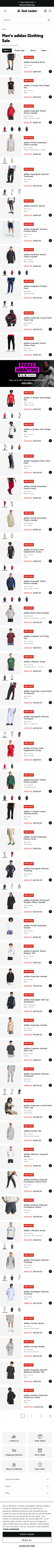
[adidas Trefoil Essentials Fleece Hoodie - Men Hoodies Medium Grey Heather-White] (12, 536)
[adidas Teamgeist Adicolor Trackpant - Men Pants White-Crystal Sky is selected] (4, 734)
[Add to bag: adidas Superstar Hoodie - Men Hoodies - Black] (50, 985)
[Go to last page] (50, 1416)
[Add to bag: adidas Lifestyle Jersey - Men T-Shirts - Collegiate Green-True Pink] (50, 670)
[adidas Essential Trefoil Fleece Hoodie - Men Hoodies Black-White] (12, 129)
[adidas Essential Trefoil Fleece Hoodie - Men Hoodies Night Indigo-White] (19, 129)
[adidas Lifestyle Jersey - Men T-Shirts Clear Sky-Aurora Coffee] (12, 677)
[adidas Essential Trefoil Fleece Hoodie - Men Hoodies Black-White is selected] (4, 272)
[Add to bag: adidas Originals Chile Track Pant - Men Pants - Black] (50, 472)
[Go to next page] (41, 1416)
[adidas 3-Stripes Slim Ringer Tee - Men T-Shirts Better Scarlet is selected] (4, 416)
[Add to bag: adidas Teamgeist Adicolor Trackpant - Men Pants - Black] (50, 185)
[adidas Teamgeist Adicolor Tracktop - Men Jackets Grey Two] (19, 886)
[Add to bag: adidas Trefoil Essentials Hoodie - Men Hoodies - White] (50, 937)
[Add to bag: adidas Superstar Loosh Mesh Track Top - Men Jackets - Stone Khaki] (50, 1116)
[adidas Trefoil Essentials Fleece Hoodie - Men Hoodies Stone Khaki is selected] (4, 536)
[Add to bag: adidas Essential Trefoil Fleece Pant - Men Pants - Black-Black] (50, 354)
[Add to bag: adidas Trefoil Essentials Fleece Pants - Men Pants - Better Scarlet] (50, 497)
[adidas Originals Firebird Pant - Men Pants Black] (12, 304)
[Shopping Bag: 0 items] (50, 10)
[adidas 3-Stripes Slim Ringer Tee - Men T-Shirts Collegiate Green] (12, 416)
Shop (7, 1493)
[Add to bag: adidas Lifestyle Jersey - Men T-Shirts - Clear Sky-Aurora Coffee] (50, 1239)
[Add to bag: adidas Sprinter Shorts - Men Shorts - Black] (50, 215)
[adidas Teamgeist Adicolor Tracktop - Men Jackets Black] (12, 1278)
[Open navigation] (5, 10)
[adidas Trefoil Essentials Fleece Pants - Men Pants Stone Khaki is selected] (4, 855)
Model (43, 50)
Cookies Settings (27, 1546)
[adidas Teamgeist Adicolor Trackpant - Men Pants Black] (19, 734)
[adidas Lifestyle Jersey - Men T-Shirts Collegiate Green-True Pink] (12, 1246)
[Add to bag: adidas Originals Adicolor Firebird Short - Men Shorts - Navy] (50, 240)
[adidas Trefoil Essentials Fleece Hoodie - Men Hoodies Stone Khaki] (12, 160)
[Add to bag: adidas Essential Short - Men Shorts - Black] (50, 71)
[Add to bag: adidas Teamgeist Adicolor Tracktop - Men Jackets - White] (50, 1303)
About (7, 1486)
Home (4, 29)
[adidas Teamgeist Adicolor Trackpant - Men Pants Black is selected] (4, 192)
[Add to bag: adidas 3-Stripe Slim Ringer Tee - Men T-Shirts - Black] (50, 96)
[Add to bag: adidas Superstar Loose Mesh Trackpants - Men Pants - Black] (50, 702)
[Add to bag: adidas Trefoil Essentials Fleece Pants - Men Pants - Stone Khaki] (50, 848)
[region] (27, 3)
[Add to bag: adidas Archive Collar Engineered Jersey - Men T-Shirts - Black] (50, 561)
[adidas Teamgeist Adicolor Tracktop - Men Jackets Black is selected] (4, 886)
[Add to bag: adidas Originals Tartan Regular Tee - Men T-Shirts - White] (50, 962)
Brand (33, 50)
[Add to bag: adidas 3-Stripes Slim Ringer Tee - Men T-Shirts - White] (50, 440)
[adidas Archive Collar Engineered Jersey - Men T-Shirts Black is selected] (4, 568)
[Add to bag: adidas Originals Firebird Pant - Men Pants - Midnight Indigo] (50, 297)
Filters (6, 50)
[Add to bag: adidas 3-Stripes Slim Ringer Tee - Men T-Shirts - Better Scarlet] (50, 409)
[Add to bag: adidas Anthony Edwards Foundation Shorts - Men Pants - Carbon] (50, 1216)
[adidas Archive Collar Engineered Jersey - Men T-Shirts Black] (12, 766)
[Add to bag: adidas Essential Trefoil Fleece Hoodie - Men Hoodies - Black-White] (50, 266)
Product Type (19, 50)
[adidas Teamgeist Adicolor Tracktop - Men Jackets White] (12, 886)
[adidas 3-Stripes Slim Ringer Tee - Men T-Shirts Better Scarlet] (19, 447)
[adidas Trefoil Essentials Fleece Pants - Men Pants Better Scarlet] (12, 855)
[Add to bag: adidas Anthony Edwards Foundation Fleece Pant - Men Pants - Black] (50, 1191)
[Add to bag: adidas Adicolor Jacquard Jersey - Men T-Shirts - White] (50, 1165)
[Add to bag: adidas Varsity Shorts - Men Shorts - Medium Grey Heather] (50, 1332)
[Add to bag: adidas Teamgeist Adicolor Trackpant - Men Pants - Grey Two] (50, 1085)
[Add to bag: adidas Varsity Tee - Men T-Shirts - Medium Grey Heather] (50, 1140)
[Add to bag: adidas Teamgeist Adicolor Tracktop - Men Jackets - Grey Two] (50, 1271)
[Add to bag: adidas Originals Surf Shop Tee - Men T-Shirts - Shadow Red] (50, 647)
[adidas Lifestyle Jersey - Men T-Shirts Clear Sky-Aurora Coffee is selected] (4, 1246)
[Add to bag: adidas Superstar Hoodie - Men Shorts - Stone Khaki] (50, 1034)
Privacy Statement (11, 1529)
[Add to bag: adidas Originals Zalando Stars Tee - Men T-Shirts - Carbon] (50, 1059)
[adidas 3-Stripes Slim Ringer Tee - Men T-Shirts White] (19, 416)
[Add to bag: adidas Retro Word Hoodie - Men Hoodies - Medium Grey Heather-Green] (50, 622)
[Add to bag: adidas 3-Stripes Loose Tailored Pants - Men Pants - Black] (50, 822)
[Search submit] (49, 20)
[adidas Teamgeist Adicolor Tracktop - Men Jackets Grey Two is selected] (4, 1278)
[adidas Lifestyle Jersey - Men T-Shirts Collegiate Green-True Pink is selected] (4, 677)
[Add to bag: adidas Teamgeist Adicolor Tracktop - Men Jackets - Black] (50, 880)
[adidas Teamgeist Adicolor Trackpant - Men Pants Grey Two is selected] (4, 1092)
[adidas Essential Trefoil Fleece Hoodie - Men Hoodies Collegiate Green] (26, 129)
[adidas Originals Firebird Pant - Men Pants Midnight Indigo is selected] (4, 304)
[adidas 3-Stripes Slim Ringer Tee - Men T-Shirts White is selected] (4, 447)
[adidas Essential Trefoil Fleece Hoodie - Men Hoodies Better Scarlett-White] (12, 272)
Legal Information (12, 1479)
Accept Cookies (27, 1534)
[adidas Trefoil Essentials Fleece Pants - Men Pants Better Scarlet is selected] (4, 504)
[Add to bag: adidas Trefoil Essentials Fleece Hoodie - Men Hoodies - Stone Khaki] (50, 529)
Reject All (27, 1540)
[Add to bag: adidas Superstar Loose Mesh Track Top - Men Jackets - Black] (50, 329)
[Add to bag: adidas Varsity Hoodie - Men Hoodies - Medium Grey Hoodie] (50, 1355)
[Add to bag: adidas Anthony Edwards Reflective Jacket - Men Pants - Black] (50, 1406)
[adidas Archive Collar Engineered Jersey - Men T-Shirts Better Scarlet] (12, 568)
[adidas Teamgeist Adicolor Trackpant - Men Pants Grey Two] (19, 192)
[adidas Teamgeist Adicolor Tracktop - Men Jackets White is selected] (4, 1310)
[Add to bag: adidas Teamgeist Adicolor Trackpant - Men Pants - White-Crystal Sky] (50, 728)
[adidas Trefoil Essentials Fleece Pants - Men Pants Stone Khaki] (12, 504)
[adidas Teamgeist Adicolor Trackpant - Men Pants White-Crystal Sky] (12, 192)
